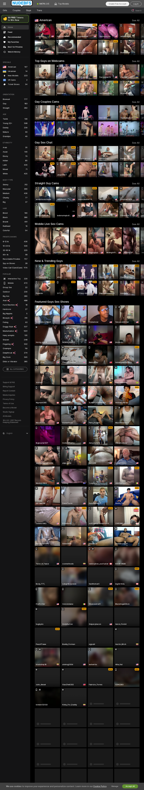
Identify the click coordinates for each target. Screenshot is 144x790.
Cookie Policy (99, 786)
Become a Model (10, 408)
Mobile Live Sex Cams (49, 224)
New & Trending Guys (49, 261)
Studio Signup (8, 412)
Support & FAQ (9, 382)
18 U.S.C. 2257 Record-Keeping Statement (12, 421)
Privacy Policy (8, 399)
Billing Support (9, 387)
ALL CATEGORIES (17, 369)
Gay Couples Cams (47, 101)
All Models (7, 416)
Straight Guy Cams (47, 183)
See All (136, 20)
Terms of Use (8, 403)
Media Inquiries (9, 395)
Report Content (9, 391)
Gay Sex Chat (43, 142)
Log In (136, 4)
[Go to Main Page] (22, 4)
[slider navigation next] (138, 39)
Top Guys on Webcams (49, 61)
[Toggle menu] (4, 4)
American (45, 20)
